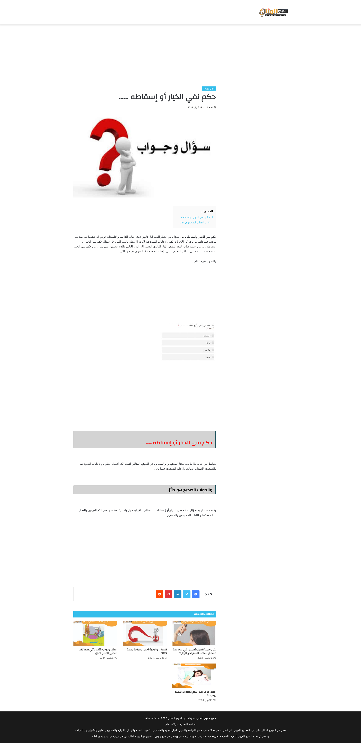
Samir (210, 107)
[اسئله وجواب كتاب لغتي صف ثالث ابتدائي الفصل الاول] (95, 633)
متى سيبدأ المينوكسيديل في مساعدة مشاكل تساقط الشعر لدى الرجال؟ (194, 651)
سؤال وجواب (209, 88)
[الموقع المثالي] (273, 12)
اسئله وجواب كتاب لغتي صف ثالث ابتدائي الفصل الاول (98, 651)
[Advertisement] (180, 54)
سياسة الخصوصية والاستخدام (180, 724)
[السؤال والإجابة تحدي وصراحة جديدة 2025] (145, 633)
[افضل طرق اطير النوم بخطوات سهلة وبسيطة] (194, 676)
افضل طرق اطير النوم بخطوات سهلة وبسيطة (195, 693)
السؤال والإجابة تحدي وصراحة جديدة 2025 (147, 651)
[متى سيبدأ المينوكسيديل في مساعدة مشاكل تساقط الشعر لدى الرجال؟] (194, 633)
